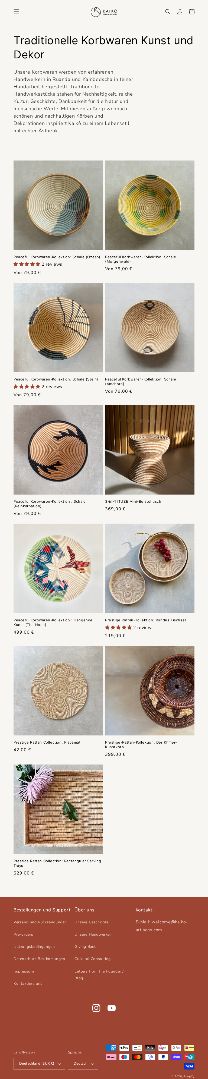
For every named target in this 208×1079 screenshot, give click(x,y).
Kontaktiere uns (28, 983)
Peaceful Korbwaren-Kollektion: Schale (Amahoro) (140, 381)
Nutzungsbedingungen (34, 946)
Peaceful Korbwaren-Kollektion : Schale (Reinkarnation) (50, 503)
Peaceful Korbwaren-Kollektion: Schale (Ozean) (57, 257)
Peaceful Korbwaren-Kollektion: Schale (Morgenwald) (140, 259)
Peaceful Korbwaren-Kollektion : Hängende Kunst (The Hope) (53, 622)
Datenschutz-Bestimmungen (39, 958)
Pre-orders (23, 934)
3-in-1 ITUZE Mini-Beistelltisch (133, 501)
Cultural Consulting (92, 958)
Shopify (189, 1076)
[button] (16, 12)
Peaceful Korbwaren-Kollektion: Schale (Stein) (56, 379)
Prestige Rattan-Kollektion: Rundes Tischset (145, 620)
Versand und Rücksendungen (40, 922)
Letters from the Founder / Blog (99, 975)
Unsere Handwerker (92, 934)
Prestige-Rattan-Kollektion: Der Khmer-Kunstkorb (141, 744)
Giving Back (85, 946)
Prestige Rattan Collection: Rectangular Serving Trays (57, 863)
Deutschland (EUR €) (36, 1063)
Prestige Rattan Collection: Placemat (47, 742)
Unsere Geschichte (91, 922)
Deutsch (80, 1063)
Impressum (24, 971)
